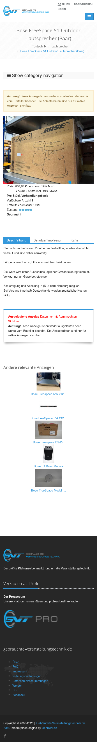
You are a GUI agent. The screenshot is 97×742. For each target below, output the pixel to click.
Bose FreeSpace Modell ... (48, 490)
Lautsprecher (59, 46)
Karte (74, 240)
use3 (7, 728)
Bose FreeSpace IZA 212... (49, 418)
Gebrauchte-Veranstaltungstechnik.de (60, 723)
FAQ (15, 666)
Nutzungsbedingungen (26, 676)
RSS (15, 690)
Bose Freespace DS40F (48, 442)
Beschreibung (16, 240)
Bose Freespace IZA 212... (48, 394)
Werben (17, 685)
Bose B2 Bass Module (48, 466)
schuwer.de (49, 728)
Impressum (19, 671)
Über (15, 662)
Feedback (18, 695)
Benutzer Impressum (48, 240)
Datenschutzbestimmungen (30, 681)
